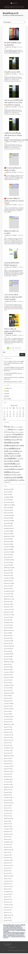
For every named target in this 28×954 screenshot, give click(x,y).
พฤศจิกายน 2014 (8, 818)
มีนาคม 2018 (7, 714)
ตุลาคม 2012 (7, 878)
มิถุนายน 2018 (7, 706)
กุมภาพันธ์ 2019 (7, 685)
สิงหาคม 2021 (7, 607)
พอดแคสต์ (19, 432)
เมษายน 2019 (7, 680)
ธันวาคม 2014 (7, 816)
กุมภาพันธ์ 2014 (7, 842)
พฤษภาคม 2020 (7, 646)
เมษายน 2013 (7, 868)
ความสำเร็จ (6, 429)
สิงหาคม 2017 (7, 732)
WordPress (22, 950)
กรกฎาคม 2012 (7, 881)
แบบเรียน (21, 480)
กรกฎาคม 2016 (7, 766)
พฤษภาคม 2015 (7, 803)
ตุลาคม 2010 (7, 917)
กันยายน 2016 (7, 761)
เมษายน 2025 (7, 492)
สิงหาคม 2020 (7, 638)
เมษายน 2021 (7, 617)
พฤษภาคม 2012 (7, 886)
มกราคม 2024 (7, 531)
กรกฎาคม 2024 (7, 515)
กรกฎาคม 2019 (7, 672)
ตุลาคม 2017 (7, 727)
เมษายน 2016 (7, 774)
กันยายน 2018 (7, 698)
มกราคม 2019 (7, 688)
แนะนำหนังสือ (9, 463)
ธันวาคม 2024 (7, 502)
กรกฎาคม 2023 (7, 547)
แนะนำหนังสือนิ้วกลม (10, 469)
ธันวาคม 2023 (7, 533)
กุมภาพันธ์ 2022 (7, 591)
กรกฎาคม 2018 (7, 703)
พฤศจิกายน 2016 (8, 755)
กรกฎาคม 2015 (7, 797)
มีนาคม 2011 (7, 912)
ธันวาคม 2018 (7, 690)
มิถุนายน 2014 (7, 831)
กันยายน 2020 (7, 635)
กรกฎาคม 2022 (7, 578)
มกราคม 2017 (7, 750)
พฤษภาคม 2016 (7, 771)
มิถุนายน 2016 (7, 769)
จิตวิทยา (11, 429)
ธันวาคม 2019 (7, 659)
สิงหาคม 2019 (7, 669)
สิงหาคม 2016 (7, 763)
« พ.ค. (4, 419)
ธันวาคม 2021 (7, 596)
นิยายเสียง (11, 432)
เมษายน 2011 (7, 910)
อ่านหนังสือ (18, 458)
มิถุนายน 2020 (7, 643)
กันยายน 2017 (7, 729)
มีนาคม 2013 (7, 870)
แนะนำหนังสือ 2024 (15, 466)
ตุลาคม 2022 (7, 570)
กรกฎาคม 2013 (7, 860)
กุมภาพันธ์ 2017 (7, 748)
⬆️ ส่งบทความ (14, 3)
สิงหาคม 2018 (7, 701)
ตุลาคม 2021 (7, 601)
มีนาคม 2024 (7, 526)
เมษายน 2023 (7, 554)
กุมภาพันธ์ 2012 (7, 891)
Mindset (17, 427)
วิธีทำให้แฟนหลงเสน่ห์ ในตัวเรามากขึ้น (13, 382)
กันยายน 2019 (7, 667)
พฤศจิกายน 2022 (8, 567)
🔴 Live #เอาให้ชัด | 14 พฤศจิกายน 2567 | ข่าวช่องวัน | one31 (14, 201)
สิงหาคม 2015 (7, 795)
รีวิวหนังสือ (14, 47)
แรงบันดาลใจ (7, 482)
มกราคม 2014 (7, 844)
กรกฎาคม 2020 (7, 641)
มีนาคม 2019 (7, 682)
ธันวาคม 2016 (7, 753)
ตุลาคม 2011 (7, 897)
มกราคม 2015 (7, 813)
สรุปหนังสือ (6, 393)
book (15, 427)
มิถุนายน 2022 (7, 580)
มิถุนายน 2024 (7, 518)
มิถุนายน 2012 (7, 884)
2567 (12, 427)
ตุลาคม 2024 (7, 507)
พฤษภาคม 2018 (7, 708)
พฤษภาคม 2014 (7, 834)
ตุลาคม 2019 (7, 664)
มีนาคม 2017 (7, 745)
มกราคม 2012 (7, 894)
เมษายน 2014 (7, 836)
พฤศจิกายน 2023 (8, 536)
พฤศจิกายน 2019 (8, 661)
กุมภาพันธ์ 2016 (7, 779)
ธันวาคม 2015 (7, 784)
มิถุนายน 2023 (7, 549)
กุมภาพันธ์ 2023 (7, 560)
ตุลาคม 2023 (7, 539)
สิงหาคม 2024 (7, 513)
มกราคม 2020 (7, 656)
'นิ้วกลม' (7, 426)
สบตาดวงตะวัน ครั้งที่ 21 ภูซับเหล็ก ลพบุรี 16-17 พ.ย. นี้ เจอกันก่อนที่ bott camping (13, 102)
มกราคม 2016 (7, 782)
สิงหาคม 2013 (7, 857)
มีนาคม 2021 (7, 620)
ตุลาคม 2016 (7, 758)
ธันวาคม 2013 (7, 847)
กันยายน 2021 (7, 604)
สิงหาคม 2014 (7, 826)
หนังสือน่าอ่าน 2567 (13, 453)
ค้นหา (4, 352)
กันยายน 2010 (7, 920)
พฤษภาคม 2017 (7, 740)
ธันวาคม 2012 (7, 873)
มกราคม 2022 (7, 594)
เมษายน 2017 (7, 742)
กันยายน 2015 (7, 792)
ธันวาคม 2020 (7, 627)
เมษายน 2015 (7, 805)
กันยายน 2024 (7, 510)
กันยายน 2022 (7, 573)
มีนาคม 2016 (7, 776)
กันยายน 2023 (7, 541)
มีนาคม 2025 (7, 494)
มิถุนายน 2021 (7, 612)
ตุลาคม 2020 (7, 633)
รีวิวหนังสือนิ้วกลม (14, 437)
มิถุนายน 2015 (7, 800)
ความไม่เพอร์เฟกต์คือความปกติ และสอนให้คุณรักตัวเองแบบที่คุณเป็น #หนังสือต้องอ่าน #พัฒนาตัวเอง (14, 369)
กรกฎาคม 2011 (7, 904)
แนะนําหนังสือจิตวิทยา (11, 480)
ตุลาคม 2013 (7, 852)
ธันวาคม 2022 (7, 565)
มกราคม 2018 (7, 719)
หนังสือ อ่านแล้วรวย (10, 456)
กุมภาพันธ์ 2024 (7, 528)
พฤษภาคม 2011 (7, 907)
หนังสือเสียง (6, 396)
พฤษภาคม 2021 (7, 614)
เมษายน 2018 (7, 711)
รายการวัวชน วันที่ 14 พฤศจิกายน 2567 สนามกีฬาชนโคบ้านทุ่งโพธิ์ (13, 297)
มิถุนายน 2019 (7, 675)
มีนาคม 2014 (7, 839)
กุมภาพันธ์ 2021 (7, 622)
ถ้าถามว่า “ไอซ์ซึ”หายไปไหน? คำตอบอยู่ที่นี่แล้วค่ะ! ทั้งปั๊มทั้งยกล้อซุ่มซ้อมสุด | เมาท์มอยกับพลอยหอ (14, 363)
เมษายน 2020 (7, 648)
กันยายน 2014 (7, 823)
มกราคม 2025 (7, 499)
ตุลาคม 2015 (7, 789)
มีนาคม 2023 (7, 557)
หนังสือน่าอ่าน (14, 448)
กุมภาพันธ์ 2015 (7, 810)
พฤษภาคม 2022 (7, 583)
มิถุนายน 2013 (7, 863)
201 (17, 348)
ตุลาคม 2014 (7, 821)
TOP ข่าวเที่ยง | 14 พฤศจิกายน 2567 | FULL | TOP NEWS (12, 331)
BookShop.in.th (10, 13)
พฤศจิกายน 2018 (8, 693)
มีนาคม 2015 (7, 808)
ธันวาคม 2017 (7, 722)
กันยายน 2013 (7, 855)
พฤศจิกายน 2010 (8, 915)
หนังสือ (6, 445)
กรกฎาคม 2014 (7, 829)
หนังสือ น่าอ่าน (8, 451)
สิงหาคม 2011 (7, 902)
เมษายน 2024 (7, 523)
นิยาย (15, 430)
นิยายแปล (15, 432)
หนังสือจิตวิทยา (14, 446)
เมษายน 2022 (7, 586)
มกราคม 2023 (7, 562)
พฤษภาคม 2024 (7, 520)
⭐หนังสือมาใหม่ (7, 47)
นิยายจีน (18, 429)
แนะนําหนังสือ (17, 477)
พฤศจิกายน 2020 (8, 630)
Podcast (21, 427)
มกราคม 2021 (7, 625)
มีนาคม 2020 (7, 651)
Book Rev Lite (12, 950)
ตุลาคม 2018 (7, 695)
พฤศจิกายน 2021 (8, 599)
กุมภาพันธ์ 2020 (7, 654)
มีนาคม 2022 (7, 588)
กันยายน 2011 (7, 899)
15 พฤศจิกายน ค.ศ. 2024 (12, 72)
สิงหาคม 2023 (7, 544)
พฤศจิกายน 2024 (8, 505)
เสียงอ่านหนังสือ (7, 399)
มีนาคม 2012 (7, 889)
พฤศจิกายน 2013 (8, 850)
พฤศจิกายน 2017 (8, 724)
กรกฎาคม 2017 (7, 735)
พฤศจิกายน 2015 (8, 787)
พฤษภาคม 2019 (7, 677)
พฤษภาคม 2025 (7, 489)
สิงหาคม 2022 (7, 575)
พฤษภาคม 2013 (7, 865)
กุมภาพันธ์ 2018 (7, 716)
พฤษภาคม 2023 (7, 552)
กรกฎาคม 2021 (7, 609)
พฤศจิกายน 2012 (8, 876)
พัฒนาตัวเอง (10, 435)
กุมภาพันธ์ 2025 (7, 497)
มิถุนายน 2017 (7, 737)
